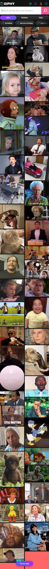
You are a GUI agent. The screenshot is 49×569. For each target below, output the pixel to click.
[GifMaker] (30, 3)
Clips (41, 18)
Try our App (24, 563)
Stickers (24, 18)
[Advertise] (36, 3)
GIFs (8, 18)
